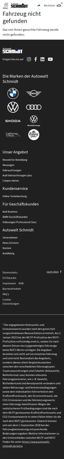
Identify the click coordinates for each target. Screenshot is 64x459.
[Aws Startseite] (19, 5)
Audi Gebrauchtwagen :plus (17, 175)
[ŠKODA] (13, 121)
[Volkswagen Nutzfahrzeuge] (33, 121)
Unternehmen (10, 237)
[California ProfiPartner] (13, 135)
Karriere (7, 248)
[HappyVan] (33, 135)
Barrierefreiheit (12, 288)
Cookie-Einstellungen (11, 301)
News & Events (11, 242)
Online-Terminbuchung (15, 196)
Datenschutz (10, 272)
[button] (39, 5)
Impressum (9, 283)
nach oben (53, 271)
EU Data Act (9, 278)
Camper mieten (11, 180)
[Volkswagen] (13, 107)
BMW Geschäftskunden (15, 216)
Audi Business (10, 211)
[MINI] (33, 93)
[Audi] (33, 107)
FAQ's (6, 294)
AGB (21, 283)
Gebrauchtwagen (12, 170)
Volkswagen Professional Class (20, 222)
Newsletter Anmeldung (15, 159)
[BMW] (13, 93)
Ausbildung (8, 253)
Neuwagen (8, 165)
